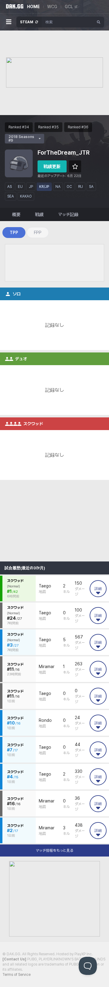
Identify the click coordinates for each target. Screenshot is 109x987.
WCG (52, 7)
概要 (16, 214)
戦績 (39, 214)
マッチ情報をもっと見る (54, 850)
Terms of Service (16, 975)
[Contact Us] (14, 959)
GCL (69, 7)
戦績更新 (52, 166)
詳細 (98, 589)
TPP (14, 232)
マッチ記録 (68, 214)
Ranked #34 (18, 127)
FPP (37, 232)
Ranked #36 (78, 127)
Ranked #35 (48, 127)
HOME (33, 7)
